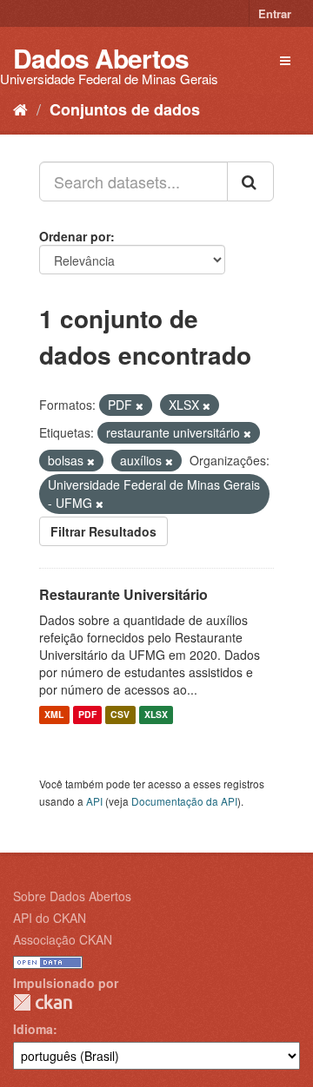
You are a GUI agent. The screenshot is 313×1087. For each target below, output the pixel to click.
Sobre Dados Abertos (72, 896)
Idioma (33, 1029)
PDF (87, 714)
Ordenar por (74, 236)
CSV (120, 714)
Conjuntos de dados (125, 109)
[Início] (20, 108)
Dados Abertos (101, 57)
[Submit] (250, 181)
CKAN (42, 1002)
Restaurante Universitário (123, 594)
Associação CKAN (62, 939)
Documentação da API (184, 801)
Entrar (274, 13)
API (94, 801)
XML (53, 714)
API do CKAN (49, 917)
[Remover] (139, 405)
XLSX (156, 714)
